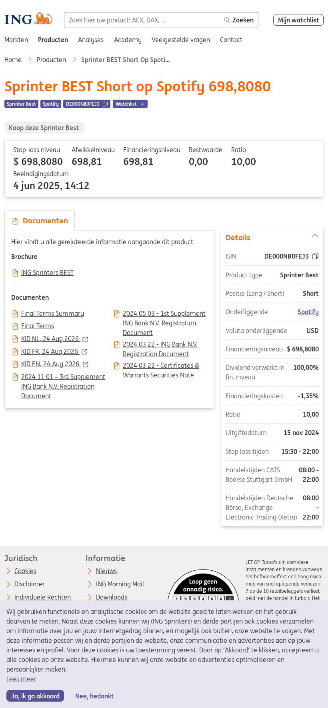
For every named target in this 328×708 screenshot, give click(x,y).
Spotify (308, 312)
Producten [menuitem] (53, 40)
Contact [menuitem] (231, 40)
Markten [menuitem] (16, 40)
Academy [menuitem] (128, 40)
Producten (52, 60)
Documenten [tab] (43, 220)
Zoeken (243, 20)
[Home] (28, 19)
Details (238, 237)
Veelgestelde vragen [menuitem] (181, 40)
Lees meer (21, 679)
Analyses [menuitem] (91, 40)
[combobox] (142, 20)
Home (13, 60)
